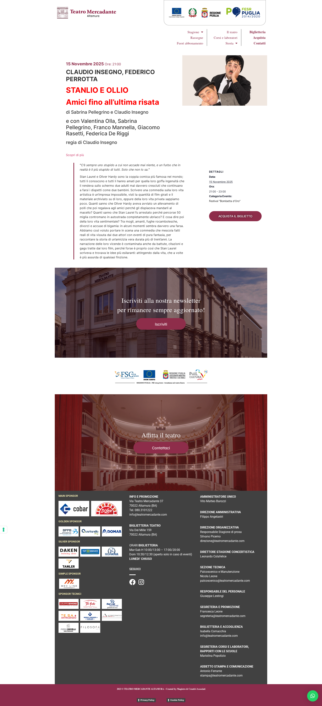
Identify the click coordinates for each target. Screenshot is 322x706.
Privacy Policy (147, 700)
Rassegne (196, 37)
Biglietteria (258, 31)
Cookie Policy (177, 700)
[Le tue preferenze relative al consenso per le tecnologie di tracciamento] (3, 529)
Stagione (193, 32)
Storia (229, 43)
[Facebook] (132, 582)
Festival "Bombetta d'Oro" (225, 201)
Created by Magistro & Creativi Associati (185, 689)
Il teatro (232, 32)
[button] (312, 696)
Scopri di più (75, 155)
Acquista (259, 37)
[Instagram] (141, 582)
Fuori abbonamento (190, 43)
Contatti (260, 43)
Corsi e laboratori (225, 37)
